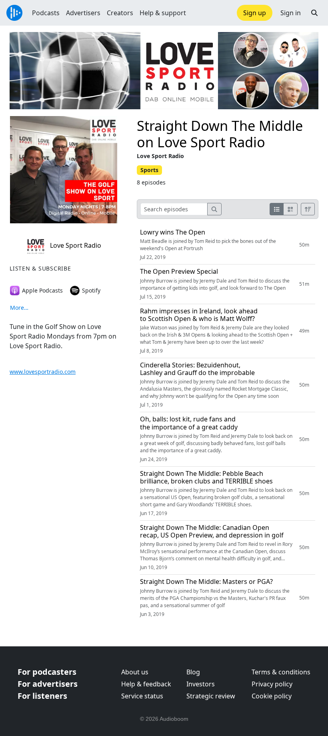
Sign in (290, 12)
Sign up (254, 12)
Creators (120, 12)
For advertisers (48, 683)
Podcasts (46, 12)
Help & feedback (146, 684)
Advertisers (83, 12)
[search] (214, 209)
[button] (314, 13)
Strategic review (210, 696)
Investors (200, 684)
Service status (142, 696)
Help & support (163, 12)
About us (134, 672)
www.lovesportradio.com (43, 371)
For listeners (42, 695)
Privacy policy (272, 684)
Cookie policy (272, 696)
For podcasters (47, 671)
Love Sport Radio (74, 245)
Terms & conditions (281, 672)
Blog (193, 672)
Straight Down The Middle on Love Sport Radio (220, 133)
